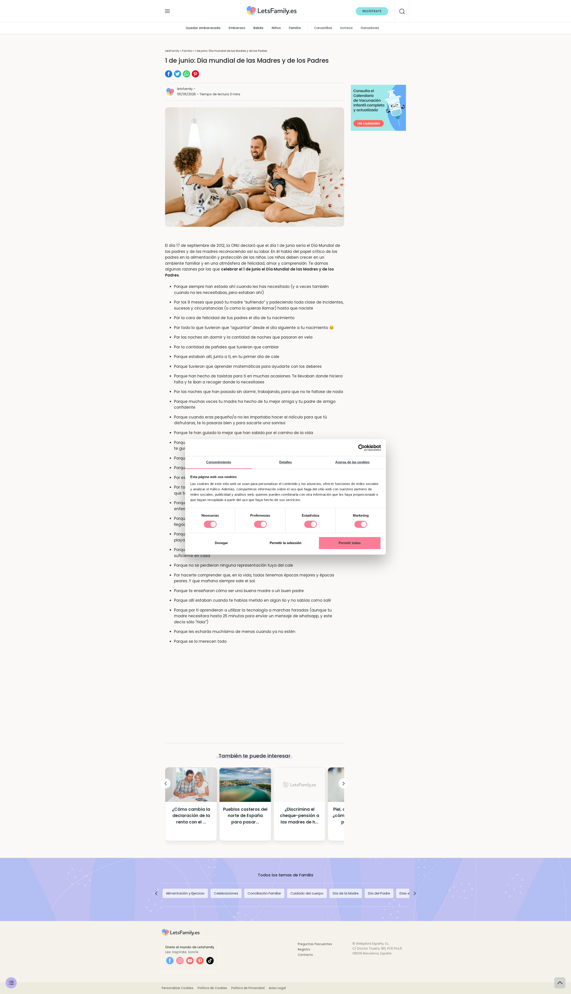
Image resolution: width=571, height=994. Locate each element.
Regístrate (371, 11)
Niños (276, 28)
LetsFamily (172, 51)
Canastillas (323, 28)
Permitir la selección (285, 543)
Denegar (221, 543)
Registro (304, 949)
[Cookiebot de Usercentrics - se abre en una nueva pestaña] (361, 447)
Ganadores (370, 28)
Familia (295, 28)
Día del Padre (379, 893)
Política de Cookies (212, 988)
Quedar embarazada (203, 28)
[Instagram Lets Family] (180, 960)
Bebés (258, 28)
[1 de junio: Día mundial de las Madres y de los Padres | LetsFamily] (271, 7)
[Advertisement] (254, 686)
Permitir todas (350, 543)
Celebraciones (226, 893)
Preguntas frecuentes (315, 944)
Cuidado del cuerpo (306, 893)
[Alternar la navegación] (167, 10)
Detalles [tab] (285, 462)
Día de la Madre (346, 893)
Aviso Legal (277, 988)
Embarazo (237, 28)
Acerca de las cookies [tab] (352, 462)
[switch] (260, 524)
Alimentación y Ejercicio (185, 893)
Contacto (305, 954)
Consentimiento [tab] (218, 462)
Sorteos (346, 28)
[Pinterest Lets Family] (200, 960)
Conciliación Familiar (264, 893)
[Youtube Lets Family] (190, 960)
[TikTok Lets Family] (210, 960)
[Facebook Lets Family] (170, 960)
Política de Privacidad (248, 988)
